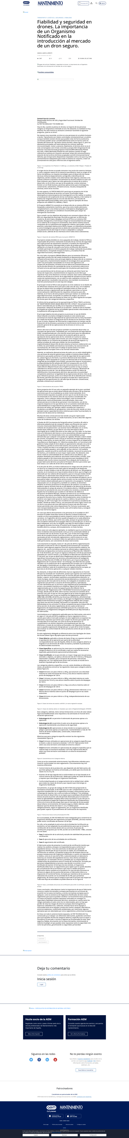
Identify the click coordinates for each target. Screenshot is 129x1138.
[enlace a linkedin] (47, 1059)
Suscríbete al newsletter (85, 1070)
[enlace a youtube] (55, 1059)
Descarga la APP (84, 3)
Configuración (93, 1135)
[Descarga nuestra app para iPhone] (73, 1116)
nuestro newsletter (84, 1059)
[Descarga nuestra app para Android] (55, 1116)
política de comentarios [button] (54, 975)
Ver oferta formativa (78, 1034)
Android (90, 1061)
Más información (34, 1034)
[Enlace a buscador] (96, 3)
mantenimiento (43, 942)
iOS (94, 1061)
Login (41, 984)
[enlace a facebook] (39, 1059)
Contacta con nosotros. (84, 1097)
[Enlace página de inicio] (29, 3)
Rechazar (64, 1135)
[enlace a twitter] (31, 1059)
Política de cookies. (56, 1132)
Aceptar (36, 1135)
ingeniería (41, 938)
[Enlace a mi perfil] (91, 3)
